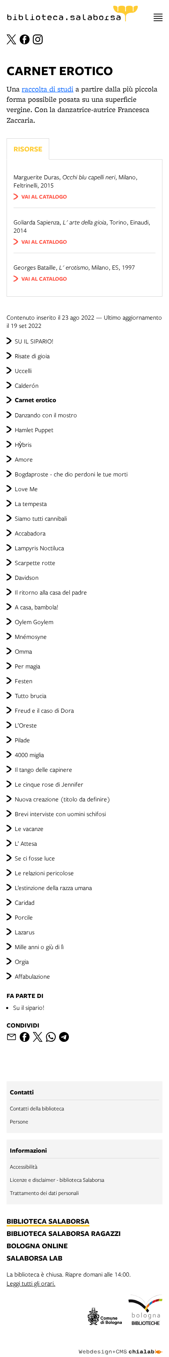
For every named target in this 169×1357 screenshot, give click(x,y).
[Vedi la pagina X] (11, 39)
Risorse (28, 148)
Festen (23, 681)
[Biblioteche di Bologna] (145, 1311)
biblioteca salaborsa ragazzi (64, 1234)
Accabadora (30, 533)
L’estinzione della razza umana (53, 887)
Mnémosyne (31, 636)
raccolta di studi (47, 89)
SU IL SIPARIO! (34, 341)
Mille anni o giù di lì (39, 947)
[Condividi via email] (11, 1037)
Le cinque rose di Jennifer (49, 784)
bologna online (37, 1246)
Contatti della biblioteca (37, 1108)
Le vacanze (29, 828)
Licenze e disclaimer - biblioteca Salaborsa (57, 1179)
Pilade (22, 740)
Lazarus (24, 932)
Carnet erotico (35, 400)
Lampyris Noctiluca (39, 548)
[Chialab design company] (120, 1345)
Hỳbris (23, 444)
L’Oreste (26, 725)
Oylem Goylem (34, 622)
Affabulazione (32, 976)
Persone (19, 1121)
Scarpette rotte (35, 562)
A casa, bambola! (36, 607)
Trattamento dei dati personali (44, 1193)
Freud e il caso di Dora (44, 710)
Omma (23, 651)
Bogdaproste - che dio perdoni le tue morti (71, 474)
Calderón (27, 385)
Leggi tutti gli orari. (31, 1283)
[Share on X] (38, 1037)
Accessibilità (23, 1166)
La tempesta (31, 503)
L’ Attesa (26, 843)
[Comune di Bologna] (105, 1317)
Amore (24, 459)
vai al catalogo (44, 196)
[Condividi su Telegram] (64, 1037)
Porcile (24, 917)
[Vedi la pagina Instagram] (38, 39)
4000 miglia (29, 755)
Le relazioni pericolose (44, 873)
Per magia (27, 666)
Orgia (22, 961)
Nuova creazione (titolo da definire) (62, 799)
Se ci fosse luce (35, 858)
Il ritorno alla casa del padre (51, 592)
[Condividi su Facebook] (25, 1037)
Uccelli (23, 370)
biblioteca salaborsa (48, 1221)
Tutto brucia (30, 695)
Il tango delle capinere (43, 769)
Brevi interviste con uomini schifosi (60, 814)
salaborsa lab (34, 1258)
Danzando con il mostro (46, 415)
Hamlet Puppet (34, 430)
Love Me (26, 489)
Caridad (24, 902)
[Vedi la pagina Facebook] (25, 39)
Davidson (27, 577)
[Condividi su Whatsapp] (51, 1037)
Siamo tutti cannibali (41, 518)
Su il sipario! (28, 1007)
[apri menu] (158, 17)
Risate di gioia (32, 356)
